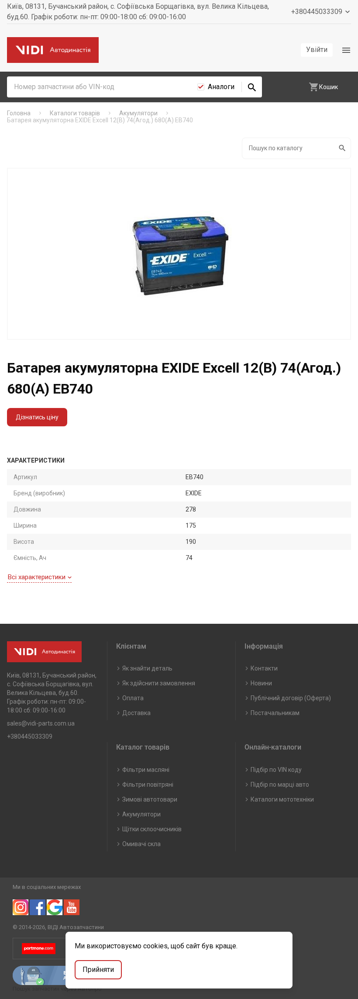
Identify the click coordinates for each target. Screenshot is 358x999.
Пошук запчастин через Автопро (57, 988)
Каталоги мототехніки (282, 799)
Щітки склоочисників (152, 829)
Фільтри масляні (145, 769)
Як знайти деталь (147, 668)
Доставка (136, 712)
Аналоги (221, 87)
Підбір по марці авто (280, 784)
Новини (261, 683)
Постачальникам (275, 712)
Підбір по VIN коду (276, 769)
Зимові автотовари (149, 799)
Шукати (343, 148)
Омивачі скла (141, 843)
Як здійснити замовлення (158, 683)
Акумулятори (141, 814)
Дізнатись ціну (37, 417)
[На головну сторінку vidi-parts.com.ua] (53, 50)
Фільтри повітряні (147, 784)
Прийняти (98, 969)
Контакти (264, 668)
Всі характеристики (36, 577)
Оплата (133, 698)
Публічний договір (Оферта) (291, 698)
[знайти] (251, 87)
